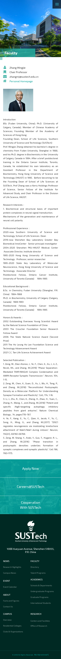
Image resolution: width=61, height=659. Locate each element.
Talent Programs (38, 573)
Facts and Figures (11, 600)
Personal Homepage (21, 81)
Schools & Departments (41, 585)
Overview (7, 620)
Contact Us (8, 606)
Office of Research (38, 626)
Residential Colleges (12, 625)
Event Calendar (10, 587)
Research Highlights (12, 567)
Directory (34, 567)
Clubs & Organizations (13, 631)
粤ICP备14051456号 (41, 655)
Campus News (9, 573)
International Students (40, 603)
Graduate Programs (39, 597)
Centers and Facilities (40, 621)
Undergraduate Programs (42, 591)
